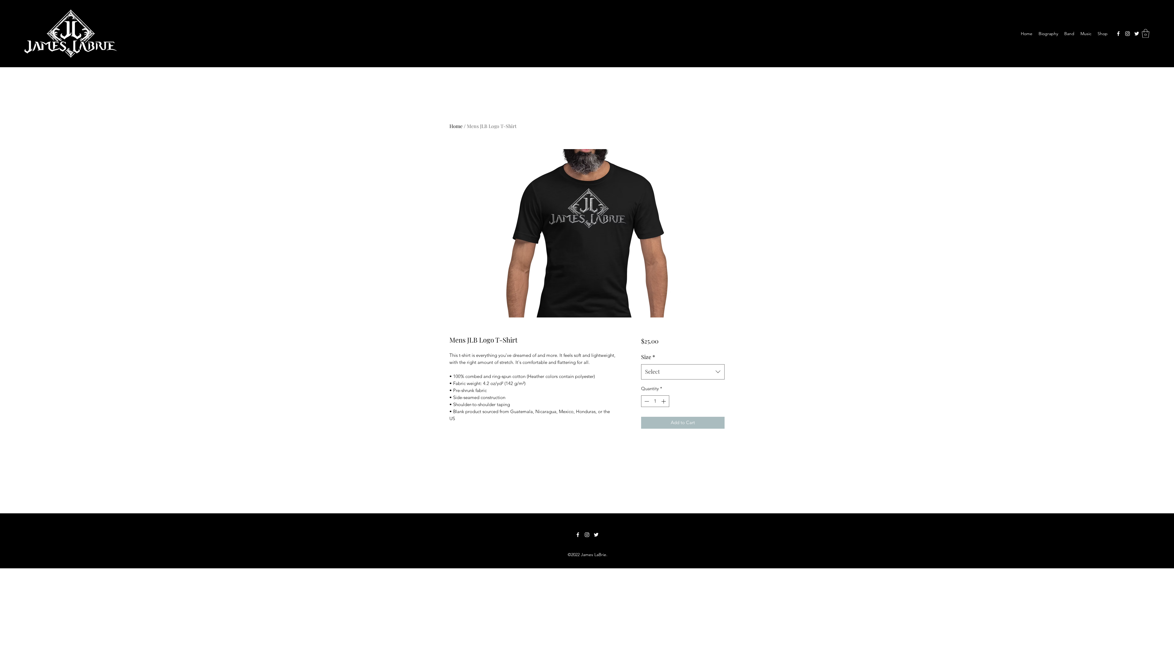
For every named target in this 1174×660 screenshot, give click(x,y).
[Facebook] (1118, 34)
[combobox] (683, 372)
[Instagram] (1127, 34)
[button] (1145, 33)
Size (648, 357)
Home (456, 126)
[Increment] (664, 401)
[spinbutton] (655, 401)
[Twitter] (1137, 34)
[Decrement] (646, 401)
